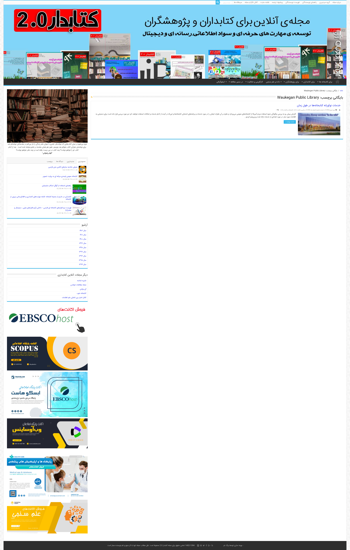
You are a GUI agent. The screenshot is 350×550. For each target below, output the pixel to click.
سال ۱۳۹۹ (82, 243)
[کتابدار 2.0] (175, 42)
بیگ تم (226, 545)
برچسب (49, 161)
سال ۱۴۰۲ (83, 230)
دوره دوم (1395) (330, 110)
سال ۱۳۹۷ (82, 251)
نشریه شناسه (81, 280)
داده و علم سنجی (273, 82)
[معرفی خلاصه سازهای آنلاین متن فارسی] (82, 169)
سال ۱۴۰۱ (83, 234)
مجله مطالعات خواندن (78, 284)
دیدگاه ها (59, 161)
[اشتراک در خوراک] (91, 97)
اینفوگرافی (220, 82)
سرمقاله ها (238, 2)
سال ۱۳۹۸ (82, 247)
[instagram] (198, 545)
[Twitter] (204, 545)
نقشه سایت (264, 2)
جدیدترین (70, 161)
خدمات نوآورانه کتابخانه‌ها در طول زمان (318, 105)
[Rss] (212, 545)
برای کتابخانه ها (325, 82)
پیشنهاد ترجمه (277, 2)
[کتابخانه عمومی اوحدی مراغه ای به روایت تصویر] (82, 179)
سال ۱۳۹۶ (82, 256)
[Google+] (209, 545)
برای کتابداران (309, 82)
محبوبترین (81, 161)
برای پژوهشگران (292, 82)
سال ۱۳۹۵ (82, 260)
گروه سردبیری (324, 2)
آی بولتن (83, 289)
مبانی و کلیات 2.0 (299, 110)
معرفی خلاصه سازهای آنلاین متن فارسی (62, 167)
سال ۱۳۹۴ (82, 264)
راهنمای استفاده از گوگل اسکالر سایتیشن (56, 185)
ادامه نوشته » (289, 122)
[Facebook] (206, 545)
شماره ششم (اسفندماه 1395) (315, 110)
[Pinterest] (201, 545)
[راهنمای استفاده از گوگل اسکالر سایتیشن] (79, 189)
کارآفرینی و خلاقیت (255, 82)
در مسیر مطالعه (237, 82)
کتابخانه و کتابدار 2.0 (287, 110)
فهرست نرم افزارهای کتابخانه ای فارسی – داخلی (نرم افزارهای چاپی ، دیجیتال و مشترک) (42, 209)
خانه (337, 81)
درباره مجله (336, 2)
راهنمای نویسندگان (309, 2)
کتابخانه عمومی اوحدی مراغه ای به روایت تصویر (60, 176)
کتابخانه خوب (81, 293)
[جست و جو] (218, 2)
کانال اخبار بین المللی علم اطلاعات (74, 297)
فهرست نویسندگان (292, 2)
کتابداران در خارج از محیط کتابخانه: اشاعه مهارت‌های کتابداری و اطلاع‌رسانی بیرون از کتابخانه (40, 198)
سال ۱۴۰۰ (83, 239)
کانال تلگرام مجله (251, 2)
